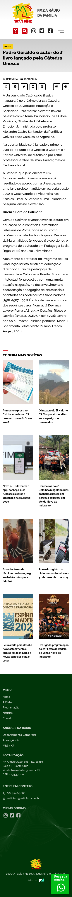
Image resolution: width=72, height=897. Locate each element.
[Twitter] (42, 31)
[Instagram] (33, 31)
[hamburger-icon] (61, 31)
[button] (25, 31)
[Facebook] (50, 31)
